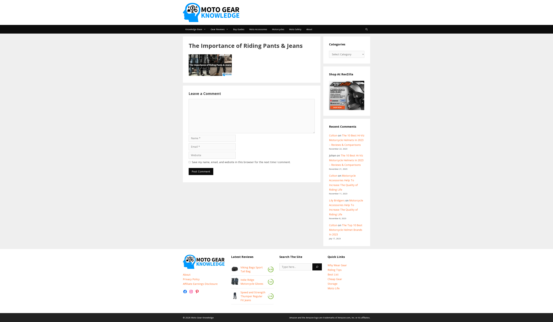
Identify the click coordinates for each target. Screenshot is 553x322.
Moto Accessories (258, 29)
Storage (332, 283)
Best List (333, 274)
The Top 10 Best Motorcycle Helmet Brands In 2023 (345, 229)
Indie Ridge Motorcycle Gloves (251, 281)
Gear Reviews (218, 29)
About (309, 29)
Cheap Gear (335, 279)
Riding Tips (335, 270)
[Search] (317, 266)
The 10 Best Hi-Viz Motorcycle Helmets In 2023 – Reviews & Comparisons (346, 140)
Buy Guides (238, 29)
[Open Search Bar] (366, 29)
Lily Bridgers (337, 200)
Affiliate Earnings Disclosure (200, 284)
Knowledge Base (193, 29)
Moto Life (334, 288)
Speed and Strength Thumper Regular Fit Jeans (252, 296)
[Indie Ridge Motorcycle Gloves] (234, 282)
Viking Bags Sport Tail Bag (251, 269)
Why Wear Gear (337, 265)
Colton (333, 135)
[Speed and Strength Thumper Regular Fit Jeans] (234, 296)
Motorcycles (278, 29)
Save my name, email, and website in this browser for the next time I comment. (241, 162)
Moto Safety (295, 29)
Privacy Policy (191, 279)
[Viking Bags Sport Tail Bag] (234, 269)
